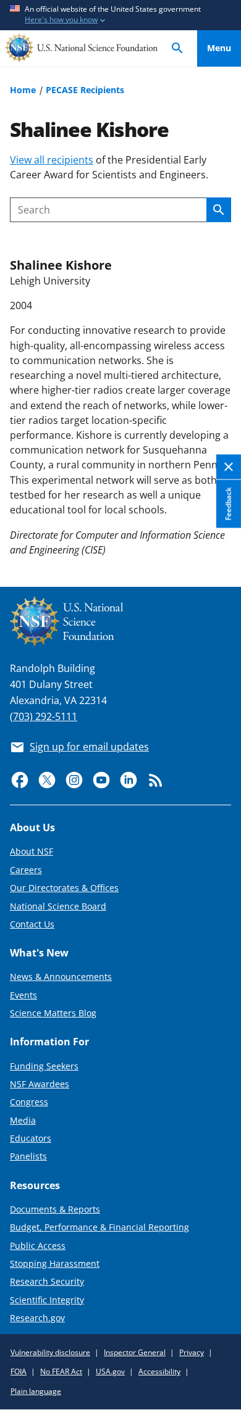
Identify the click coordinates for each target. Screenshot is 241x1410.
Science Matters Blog (53, 1013)
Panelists (28, 1156)
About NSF (31, 851)
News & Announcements (61, 976)
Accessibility (159, 1371)
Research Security (47, 1281)
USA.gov (110, 1371)
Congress (29, 1102)
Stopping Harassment (54, 1263)
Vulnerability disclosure (50, 1352)
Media (23, 1120)
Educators (30, 1138)
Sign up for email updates (89, 746)
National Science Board (58, 906)
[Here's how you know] (120, 15)
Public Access (38, 1245)
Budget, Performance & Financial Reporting (99, 1227)
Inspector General (135, 1352)
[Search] (177, 48)
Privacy (191, 1352)
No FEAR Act (61, 1371)
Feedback (228, 503)
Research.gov (37, 1318)
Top (219, 532)
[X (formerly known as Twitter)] (47, 780)
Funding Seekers (44, 1066)
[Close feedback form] (228, 466)
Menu (219, 48)
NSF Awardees (39, 1084)
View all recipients (51, 160)
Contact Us (32, 924)
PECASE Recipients (85, 90)
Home (23, 90)
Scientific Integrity (47, 1300)
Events (23, 995)
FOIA (19, 1371)
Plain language (36, 1391)
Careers (26, 870)
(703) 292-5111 (43, 716)
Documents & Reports (55, 1209)
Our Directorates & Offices (64, 888)
